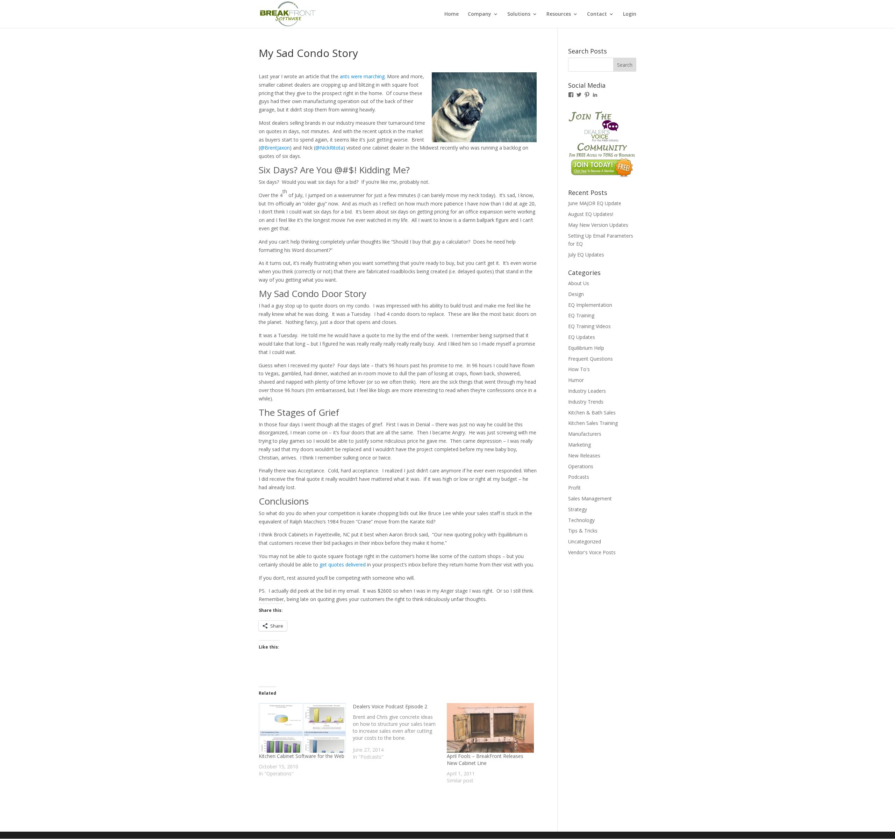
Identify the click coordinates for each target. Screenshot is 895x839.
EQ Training (581, 315)
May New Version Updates (598, 225)
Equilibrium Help (586, 348)
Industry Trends (585, 401)
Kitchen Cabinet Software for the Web (301, 756)
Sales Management (590, 498)
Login (629, 14)
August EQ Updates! (590, 214)
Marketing (579, 444)
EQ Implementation (590, 305)
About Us (578, 283)
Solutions (518, 14)
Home (451, 14)
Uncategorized (584, 541)
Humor (576, 380)
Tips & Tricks (582, 530)
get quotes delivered (343, 564)
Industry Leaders (587, 391)
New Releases (584, 455)
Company (479, 14)
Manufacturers (584, 434)
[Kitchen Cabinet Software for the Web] (302, 728)
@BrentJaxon (275, 147)
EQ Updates (581, 337)
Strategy (577, 509)
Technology (581, 520)
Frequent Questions (590, 358)
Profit (574, 487)
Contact (597, 14)
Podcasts (578, 476)
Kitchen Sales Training (593, 423)
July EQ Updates (586, 254)
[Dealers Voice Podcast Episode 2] (400, 731)
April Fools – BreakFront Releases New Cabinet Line (485, 759)
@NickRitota (329, 147)
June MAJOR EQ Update (594, 203)
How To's (579, 369)
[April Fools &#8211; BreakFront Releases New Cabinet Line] (490, 728)
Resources (558, 14)
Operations (580, 466)
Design (576, 294)
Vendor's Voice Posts (592, 552)
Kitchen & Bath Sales (592, 412)
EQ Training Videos (589, 326)
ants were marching (362, 76)
